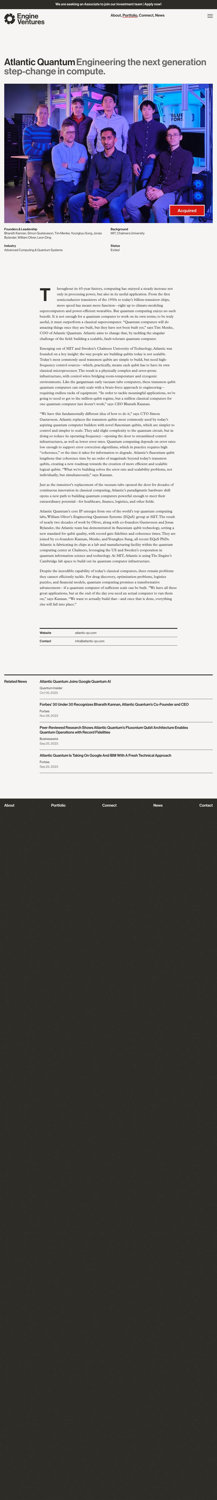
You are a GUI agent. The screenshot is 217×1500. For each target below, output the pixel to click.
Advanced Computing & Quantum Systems (33, 250)
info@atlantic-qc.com (89, 641)
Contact (206, 805)
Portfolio (129, 15)
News (160, 15)
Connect (146, 15)
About (116, 15)
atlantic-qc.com (86, 633)
